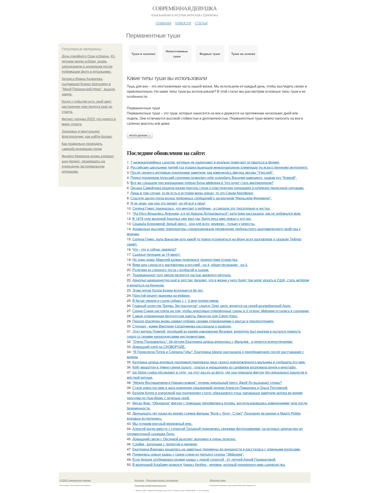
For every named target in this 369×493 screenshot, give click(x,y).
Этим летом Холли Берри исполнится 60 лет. (168, 290)
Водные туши (210, 53)
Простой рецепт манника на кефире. (161, 295)
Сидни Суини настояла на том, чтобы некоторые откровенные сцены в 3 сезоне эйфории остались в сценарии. (220, 310)
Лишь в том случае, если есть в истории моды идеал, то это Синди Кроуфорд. (192, 192)
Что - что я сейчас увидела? (154, 249)
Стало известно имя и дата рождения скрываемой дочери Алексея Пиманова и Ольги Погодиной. (210, 387)
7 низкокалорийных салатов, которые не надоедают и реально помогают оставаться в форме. (205, 162)
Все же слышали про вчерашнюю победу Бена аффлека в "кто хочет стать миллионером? (202, 182)
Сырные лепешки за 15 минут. (156, 254)
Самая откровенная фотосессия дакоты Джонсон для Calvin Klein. (185, 315)
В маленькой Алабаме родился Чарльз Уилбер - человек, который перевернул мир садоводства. (209, 464)
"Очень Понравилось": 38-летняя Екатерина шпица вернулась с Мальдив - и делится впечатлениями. (212, 341)
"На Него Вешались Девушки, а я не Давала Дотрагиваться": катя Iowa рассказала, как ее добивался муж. (216, 213)
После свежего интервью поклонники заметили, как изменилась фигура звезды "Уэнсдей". (202, 172)
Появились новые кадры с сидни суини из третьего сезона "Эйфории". (188, 454)
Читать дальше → (140, 135)
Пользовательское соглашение (162, 480)
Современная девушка (184, 8)
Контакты (139, 480)
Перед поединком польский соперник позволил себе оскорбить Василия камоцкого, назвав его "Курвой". (213, 177)
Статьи (201, 22)
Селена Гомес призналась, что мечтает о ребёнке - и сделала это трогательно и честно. (201, 208)
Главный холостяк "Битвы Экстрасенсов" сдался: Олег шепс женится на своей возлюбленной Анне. (211, 305)
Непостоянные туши (177, 53)
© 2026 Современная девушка (75, 480)
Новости (183, 22)
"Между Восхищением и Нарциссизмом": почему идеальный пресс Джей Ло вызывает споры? (207, 382)
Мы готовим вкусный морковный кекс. (162, 423)
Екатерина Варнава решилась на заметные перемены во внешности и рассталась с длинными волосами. (216, 449)
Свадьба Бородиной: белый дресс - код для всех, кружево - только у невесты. (193, 223)
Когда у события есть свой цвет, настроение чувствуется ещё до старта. (87, 107)
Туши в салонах (143, 53)
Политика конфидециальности (150, 485)
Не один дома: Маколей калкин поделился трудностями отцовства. (185, 259)
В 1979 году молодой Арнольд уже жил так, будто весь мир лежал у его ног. (192, 218)
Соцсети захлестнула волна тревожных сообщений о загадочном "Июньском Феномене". (201, 198)
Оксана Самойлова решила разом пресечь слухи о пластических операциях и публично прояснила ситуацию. (217, 187)
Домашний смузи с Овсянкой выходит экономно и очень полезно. (184, 438)
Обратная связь (217, 480)
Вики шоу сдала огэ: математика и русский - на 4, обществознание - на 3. (190, 264)
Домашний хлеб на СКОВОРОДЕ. (159, 346)
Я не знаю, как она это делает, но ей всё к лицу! (167, 203)
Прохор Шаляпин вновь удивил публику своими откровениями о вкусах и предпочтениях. (203, 321)
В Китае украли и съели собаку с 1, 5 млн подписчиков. (175, 300)
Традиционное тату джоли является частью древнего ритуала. (181, 274)
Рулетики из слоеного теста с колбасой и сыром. (170, 269)
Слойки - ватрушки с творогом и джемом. (165, 444)
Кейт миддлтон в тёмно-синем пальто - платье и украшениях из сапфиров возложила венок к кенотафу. (214, 367)
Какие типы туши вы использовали (167, 78)
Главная (163, 22)
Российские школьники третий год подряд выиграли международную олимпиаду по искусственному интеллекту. (219, 167)
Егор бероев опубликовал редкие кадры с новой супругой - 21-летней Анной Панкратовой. (204, 459)
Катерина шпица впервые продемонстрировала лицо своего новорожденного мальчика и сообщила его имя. (219, 362)
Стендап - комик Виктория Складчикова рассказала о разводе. (182, 326)
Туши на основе (243, 53)
